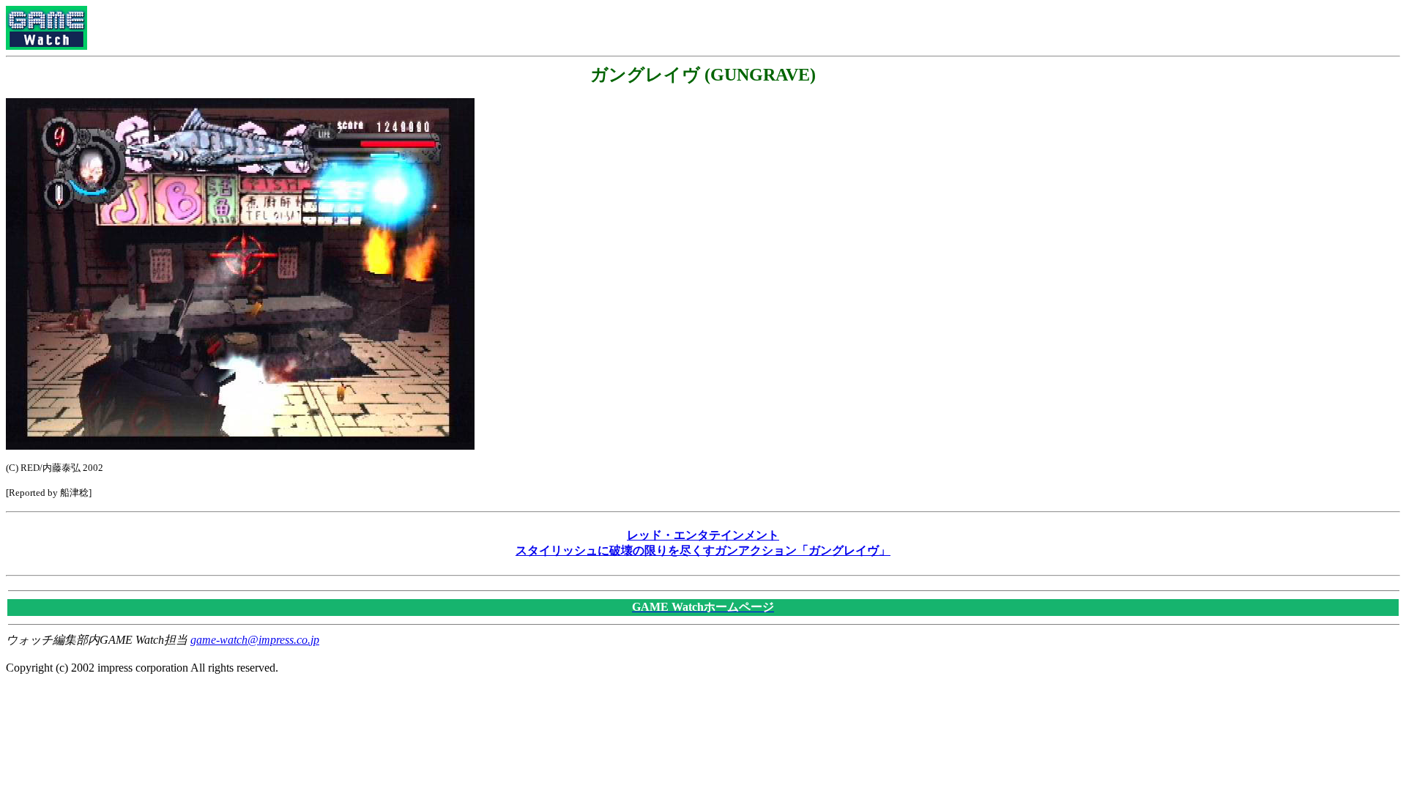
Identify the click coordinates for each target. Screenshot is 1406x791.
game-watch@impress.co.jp (254, 640)
